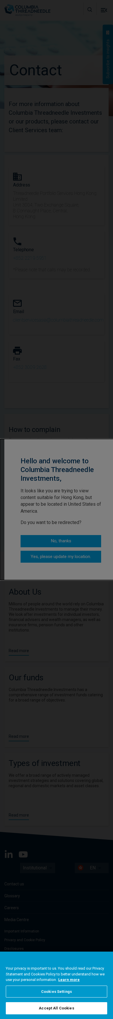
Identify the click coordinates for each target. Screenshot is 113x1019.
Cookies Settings (56, 991)
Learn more (69, 979)
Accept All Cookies (56, 1008)
